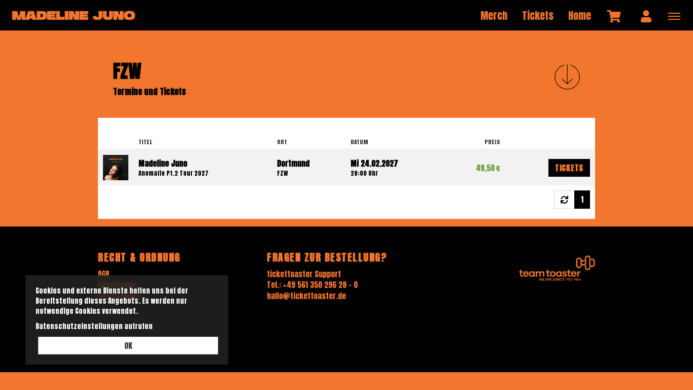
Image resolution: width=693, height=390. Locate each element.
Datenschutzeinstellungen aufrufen (94, 326)
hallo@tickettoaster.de (306, 296)
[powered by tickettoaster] (557, 267)
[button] (567, 76)
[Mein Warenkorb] (614, 16)
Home (579, 15)
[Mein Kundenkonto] (645, 16)
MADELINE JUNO (73, 15)
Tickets (537, 15)
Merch (493, 15)
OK (128, 345)
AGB (104, 274)
